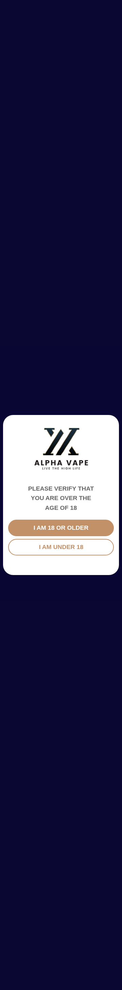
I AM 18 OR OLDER (61, 527)
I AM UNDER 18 (61, 547)
